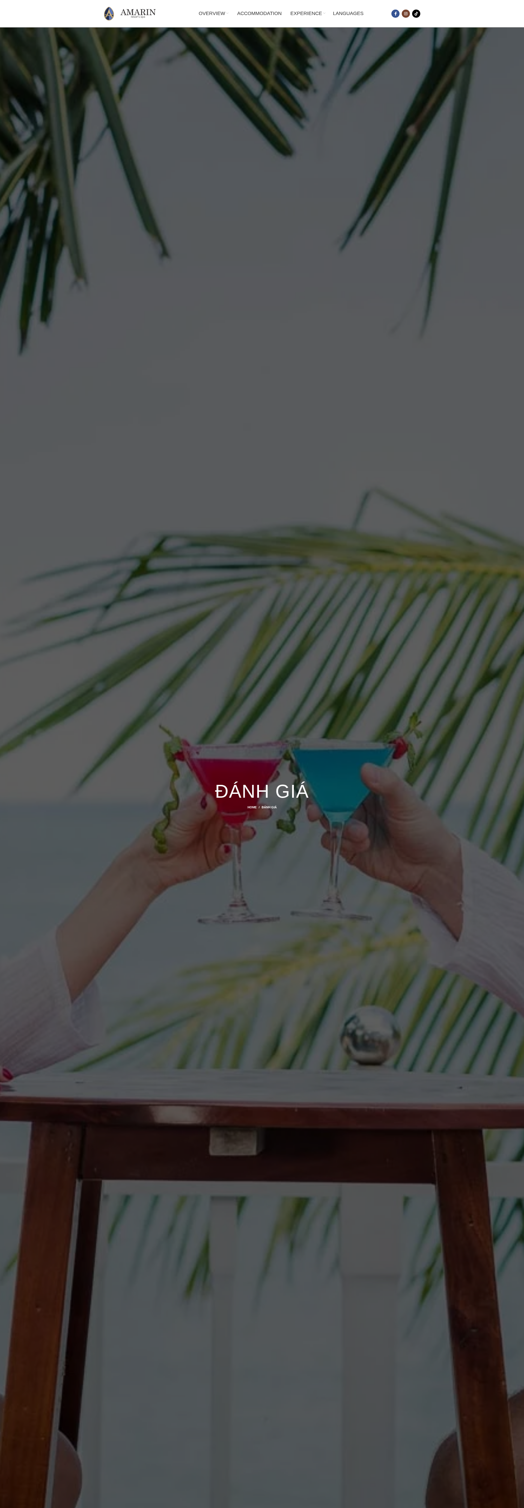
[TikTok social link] (416, 14)
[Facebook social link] (395, 14)
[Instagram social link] (406, 14)
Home (252, 807)
